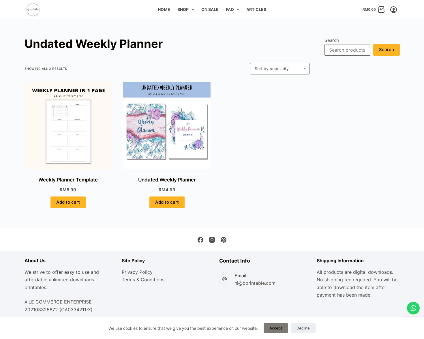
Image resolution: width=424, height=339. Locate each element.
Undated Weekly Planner (167, 180)
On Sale (210, 9)
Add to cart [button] (68, 202)
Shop (183, 9)
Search (331, 40)
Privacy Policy (137, 272)
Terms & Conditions (143, 279)
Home (164, 9)
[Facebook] (200, 240)
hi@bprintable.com (254, 283)
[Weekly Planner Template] (68, 125)
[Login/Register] (393, 9)
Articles (256, 9)
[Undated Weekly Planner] (167, 125)
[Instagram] (212, 240)
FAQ (230, 9)
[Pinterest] (223, 240)
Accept (275, 328)
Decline (303, 328)
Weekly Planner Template (68, 180)
